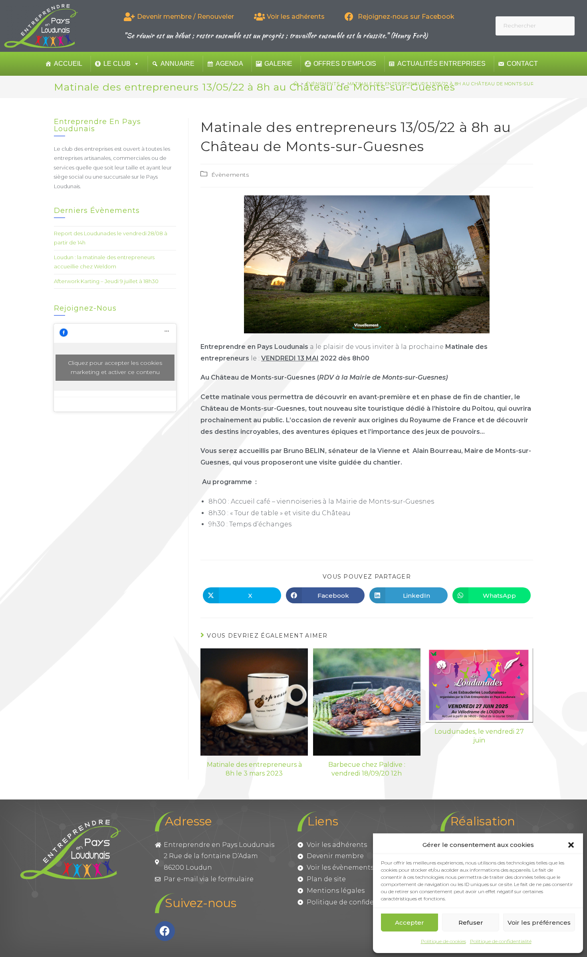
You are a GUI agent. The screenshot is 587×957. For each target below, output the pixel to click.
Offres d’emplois (344, 63)
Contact (522, 63)
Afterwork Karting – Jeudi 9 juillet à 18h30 (106, 281)
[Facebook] (165, 931)
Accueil (68, 63)
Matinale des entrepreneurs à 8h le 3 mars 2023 (254, 769)
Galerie (278, 63)
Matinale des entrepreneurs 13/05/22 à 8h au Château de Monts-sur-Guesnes (453, 84)
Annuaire (177, 63)
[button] (571, 845)
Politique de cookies (443, 941)
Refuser (470, 922)
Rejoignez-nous (85, 308)
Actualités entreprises (441, 63)
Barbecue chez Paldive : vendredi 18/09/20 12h (366, 769)
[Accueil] (296, 84)
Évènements (230, 174)
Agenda (229, 63)
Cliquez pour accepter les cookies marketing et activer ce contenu (115, 367)
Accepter (409, 922)
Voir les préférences (539, 922)
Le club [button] (117, 63)
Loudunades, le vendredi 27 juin (479, 736)
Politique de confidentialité (500, 941)
